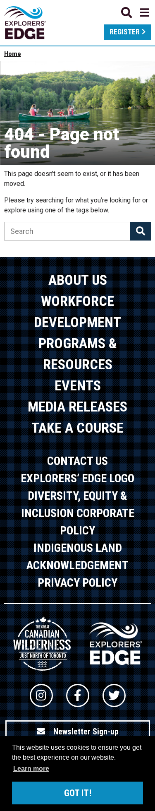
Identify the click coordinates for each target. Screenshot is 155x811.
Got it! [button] (77, 793)
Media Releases (77, 406)
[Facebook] (77, 695)
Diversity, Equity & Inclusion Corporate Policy (77, 513)
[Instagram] (41, 695)
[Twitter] (114, 695)
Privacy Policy (77, 583)
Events (78, 385)
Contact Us (77, 461)
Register (125, 32)
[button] (140, 231)
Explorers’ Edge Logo (77, 478)
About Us (77, 280)
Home (12, 54)
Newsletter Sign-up (86, 731)
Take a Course (77, 427)
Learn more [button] (31, 768)
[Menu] (135, 12)
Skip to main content (77, 11)
